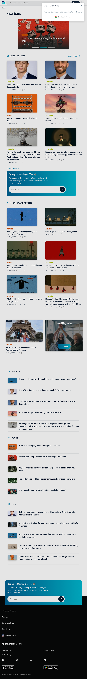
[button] (43, 339)
